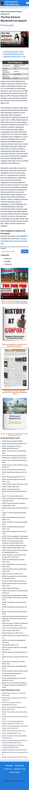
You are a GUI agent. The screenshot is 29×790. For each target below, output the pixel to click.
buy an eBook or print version (14, 302)
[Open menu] (27, 3)
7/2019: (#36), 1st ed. (14, 618)
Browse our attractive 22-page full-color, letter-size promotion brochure (14, 434)
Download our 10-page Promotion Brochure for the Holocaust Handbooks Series (14, 392)
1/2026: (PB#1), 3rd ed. (14, 443)
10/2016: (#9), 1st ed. (10, 645)
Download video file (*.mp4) (14, 51)
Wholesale (9, 766)
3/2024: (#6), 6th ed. (14, 469)
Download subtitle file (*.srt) (14, 54)
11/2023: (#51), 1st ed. (15, 484)
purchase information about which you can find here (14, 241)
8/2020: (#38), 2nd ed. (12, 574)
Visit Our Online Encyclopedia (11, 301)
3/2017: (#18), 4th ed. (12, 633)
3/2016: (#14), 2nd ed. (15, 671)
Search (3, 248)
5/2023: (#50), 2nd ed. (14, 491)
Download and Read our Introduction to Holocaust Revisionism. (14, 345)
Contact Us (8, 769)
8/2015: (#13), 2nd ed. (14, 685)
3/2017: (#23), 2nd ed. (11, 630)
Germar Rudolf (8, 25)
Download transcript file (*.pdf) (15, 56)
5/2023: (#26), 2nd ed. (12, 496)
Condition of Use (19, 769)
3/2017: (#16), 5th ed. (14, 628)
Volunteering (19, 766)
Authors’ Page (15, 772)
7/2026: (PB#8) (12, 441)
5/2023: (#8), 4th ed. (11, 486)
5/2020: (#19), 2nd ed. (11, 588)
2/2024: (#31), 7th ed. (13, 477)
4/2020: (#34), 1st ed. (15, 598)
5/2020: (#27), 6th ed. (14, 581)
